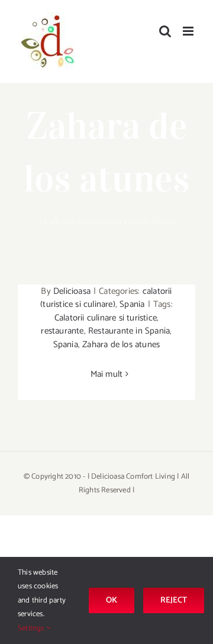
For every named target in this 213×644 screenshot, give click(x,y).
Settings (32, 628)
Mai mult (107, 374)
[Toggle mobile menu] (189, 31)
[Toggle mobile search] (165, 31)
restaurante (62, 330)
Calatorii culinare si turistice (105, 317)
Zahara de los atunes (121, 344)
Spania (132, 304)
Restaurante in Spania (129, 330)
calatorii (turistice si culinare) (106, 298)
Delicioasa (72, 291)
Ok (111, 600)
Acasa (87, 222)
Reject (173, 600)
